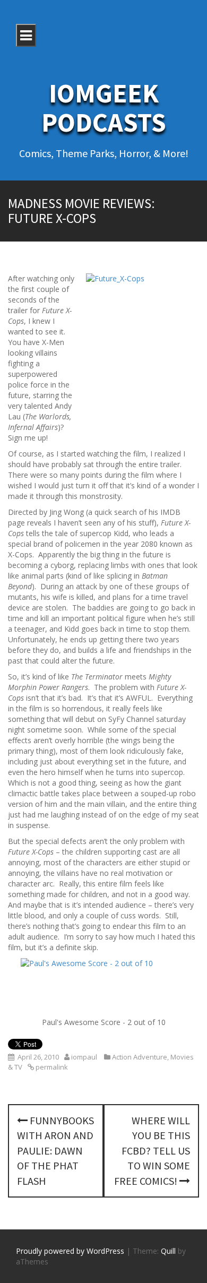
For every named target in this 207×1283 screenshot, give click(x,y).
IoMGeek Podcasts (103, 107)
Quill (168, 1251)
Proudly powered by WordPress (70, 1251)
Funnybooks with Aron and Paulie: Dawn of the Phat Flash (55, 1150)
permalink (51, 1067)
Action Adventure (139, 1057)
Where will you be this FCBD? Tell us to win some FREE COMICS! (152, 1150)
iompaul (84, 1057)
